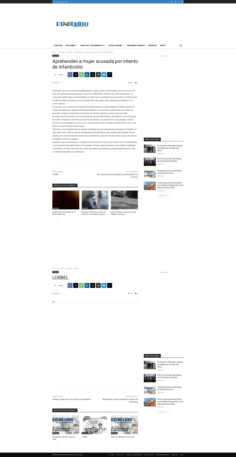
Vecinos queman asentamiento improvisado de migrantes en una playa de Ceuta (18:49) (170, 185)
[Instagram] (175, 1)
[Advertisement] (138, 24)
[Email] (92, 74)
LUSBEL (55, 174)
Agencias (174, 455)
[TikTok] (178, 1)
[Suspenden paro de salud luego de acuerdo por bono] (150, 174)
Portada (111, 455)
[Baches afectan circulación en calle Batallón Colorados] (124, 200)
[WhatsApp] (81, 74)
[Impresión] (98, 74)
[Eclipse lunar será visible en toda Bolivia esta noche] (65, 200)
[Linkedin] (87, 74)
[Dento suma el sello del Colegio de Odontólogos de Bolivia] (150, 162)
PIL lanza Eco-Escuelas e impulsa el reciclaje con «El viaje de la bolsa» (170, 148)
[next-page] (57, 220)
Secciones (61, 52)
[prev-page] (53, 220)
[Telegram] (104, 74)
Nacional (69, 52)
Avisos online (149, 455)
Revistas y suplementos (134, 455)
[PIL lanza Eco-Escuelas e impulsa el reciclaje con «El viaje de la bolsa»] (150, 148)
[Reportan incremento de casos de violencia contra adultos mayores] (95, 200)
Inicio (54, 52)
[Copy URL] (109, 74)
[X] (182, 1)
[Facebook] (172, 1)
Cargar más (163, 195)
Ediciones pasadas (162, 455)
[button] (181, 45)
